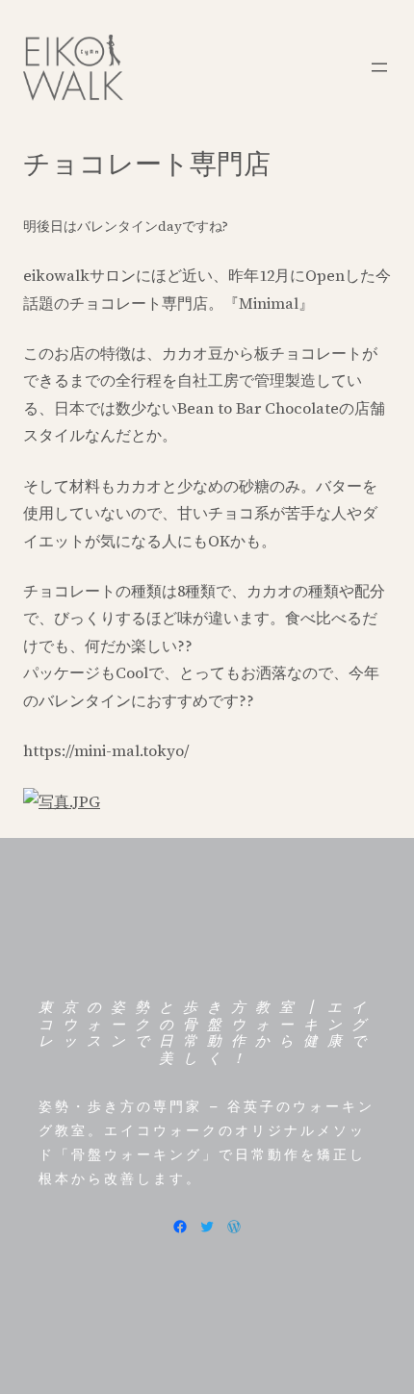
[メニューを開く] (379, 67)
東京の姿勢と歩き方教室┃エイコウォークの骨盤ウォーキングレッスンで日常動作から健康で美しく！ (207, 1033)
